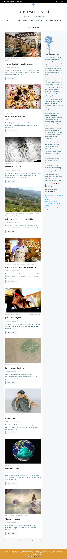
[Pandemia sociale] (23, 451)
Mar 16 (20, 371)
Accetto (30, 556)
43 (32, 540)
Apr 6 (19, 170)
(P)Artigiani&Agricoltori (53, 20)
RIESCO (47, 199)
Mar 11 (20, 472)
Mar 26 (20, 222)
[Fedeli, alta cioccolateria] (23, 97)
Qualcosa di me (28, 20)
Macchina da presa (33, 27)
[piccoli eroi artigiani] (23, 300)
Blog (18, 20)
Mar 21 (20, 270)
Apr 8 (19, 120)
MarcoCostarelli (11, 67)
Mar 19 (20, 321)
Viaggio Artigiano (9, 113)
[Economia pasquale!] (23, 149)
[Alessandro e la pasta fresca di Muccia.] (23, 250)
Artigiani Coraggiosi (10, 58)
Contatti (39, 20)
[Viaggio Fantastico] (23, 501)
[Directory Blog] (48, 184)
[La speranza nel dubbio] (23, 350)
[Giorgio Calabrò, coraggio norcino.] (23, 44)
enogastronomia (20, 213)
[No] (65, 554)
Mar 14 (20, 422)
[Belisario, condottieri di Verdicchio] (23, 199)
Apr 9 (19, 67)
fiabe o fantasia (9, 515)
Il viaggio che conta (51, 201)
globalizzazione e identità (23, 58)
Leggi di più (36, 556)
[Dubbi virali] (23, 401)
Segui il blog (10, 20)
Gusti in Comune (35, 58)
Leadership (8, 60)
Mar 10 (20, 522)
